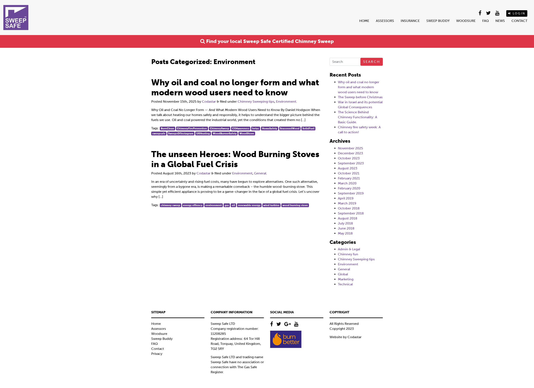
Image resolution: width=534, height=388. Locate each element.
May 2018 (345, 233)
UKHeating (203, 133)
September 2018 (351, 213)
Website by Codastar (345, 337)
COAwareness (240, 128)
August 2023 (347, 168)
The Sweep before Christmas (360, 97)
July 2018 (345, 223)
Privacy (156, 354)
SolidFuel (308, 128)
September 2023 (351, 163)
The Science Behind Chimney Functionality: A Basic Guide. (357, 117)
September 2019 (351, 193)
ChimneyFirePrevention (192, 128)
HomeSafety (269, 128)
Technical (345, 284)
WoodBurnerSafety (225, 133)
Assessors (385, 21)
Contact (519, 21)
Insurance (410, 21)
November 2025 (350, 148)
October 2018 (349, 208)
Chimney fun (348, 254)
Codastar (209, 101)
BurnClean (167, 128)
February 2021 (349, 178)
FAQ (485, 21)
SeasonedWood (290, 128)
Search (371, 62)
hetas (255, 128)
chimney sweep (170, 205)
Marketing (345, 279)
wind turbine (271, 205)
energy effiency (193, 205)
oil (233, 205)
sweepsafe (158, 133)
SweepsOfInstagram (180, 133)
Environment (286, 101)
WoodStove (246, 133)
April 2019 (346, 198)
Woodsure (466, 21)
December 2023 (350, 153)
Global (343, 274)
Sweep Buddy (438, 21)
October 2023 (349, 158)
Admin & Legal (349, 249)
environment (213, 205)
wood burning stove (295, 205)
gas (227, 205)
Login (518, 13)
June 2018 (346, 228)
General (260, 173)
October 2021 (348, 173)
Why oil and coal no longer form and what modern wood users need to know (358, 87)
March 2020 (347, 183)
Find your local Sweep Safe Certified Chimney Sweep (269, 41)
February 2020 (349, 188)
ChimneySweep (219, 128)
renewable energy (249, 205)
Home (364, 21)
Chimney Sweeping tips (256, 101)
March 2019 (347, 203)
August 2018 (347, 218)
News (500, 21)
